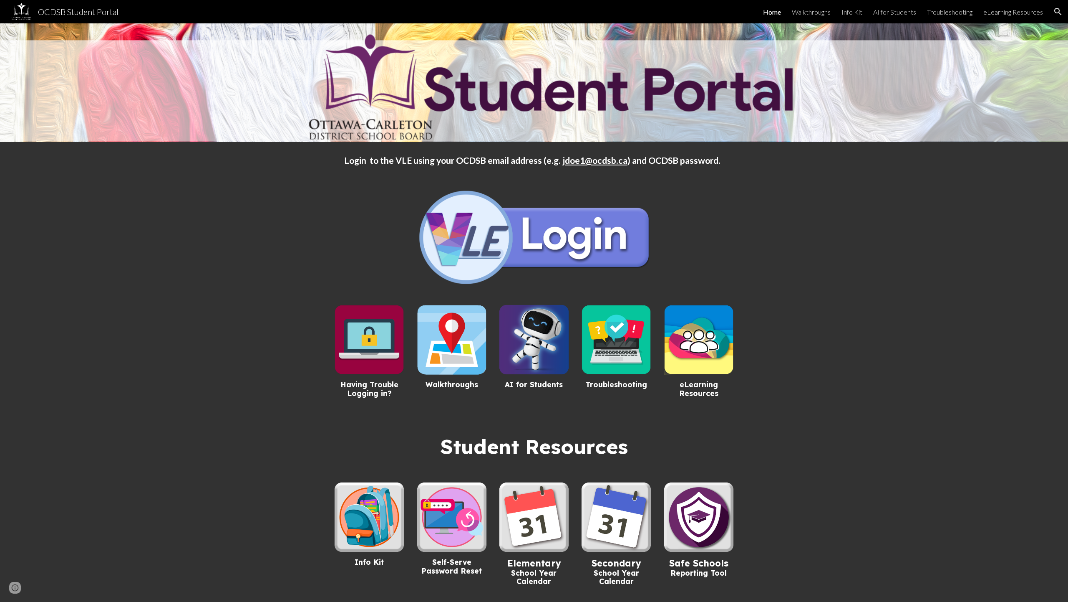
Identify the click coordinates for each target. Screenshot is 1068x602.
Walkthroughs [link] (811, 12)
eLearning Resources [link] (1013, 12)
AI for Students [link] (894, 12)
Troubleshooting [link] (949, 12)
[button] (1058, 12)
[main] (534, 161)
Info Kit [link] (851, 12)
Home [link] (772, 12)
